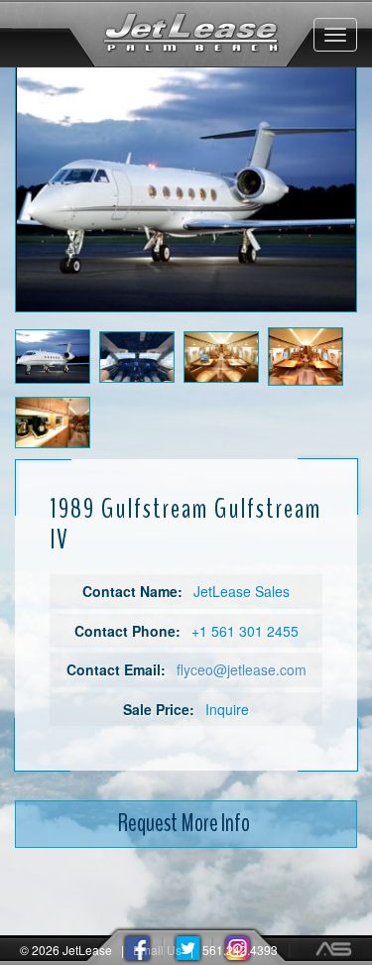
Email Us (157, 949)
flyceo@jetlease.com (242, 669)
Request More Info (184, 823)
